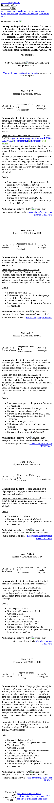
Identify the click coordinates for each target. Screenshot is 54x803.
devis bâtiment (34, 793)
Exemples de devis (9, 13)
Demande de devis (12, 11)
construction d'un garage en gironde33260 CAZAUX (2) (27, 141)
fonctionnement (37, 796)
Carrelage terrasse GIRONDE (44, 642)
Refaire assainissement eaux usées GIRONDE (39, 537)
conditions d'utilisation (27, 798)
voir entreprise (27, 55)
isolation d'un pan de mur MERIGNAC (41, 444)
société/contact (23, 796)
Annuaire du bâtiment (28, 13)
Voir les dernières (20, 73)
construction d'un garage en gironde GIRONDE (40, 213)
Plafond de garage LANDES (39, 317)
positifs (22, 63)
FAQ (47, 796)
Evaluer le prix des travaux (33, 11)
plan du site (22, 793)
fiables (16, 21)
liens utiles (42, 798)
